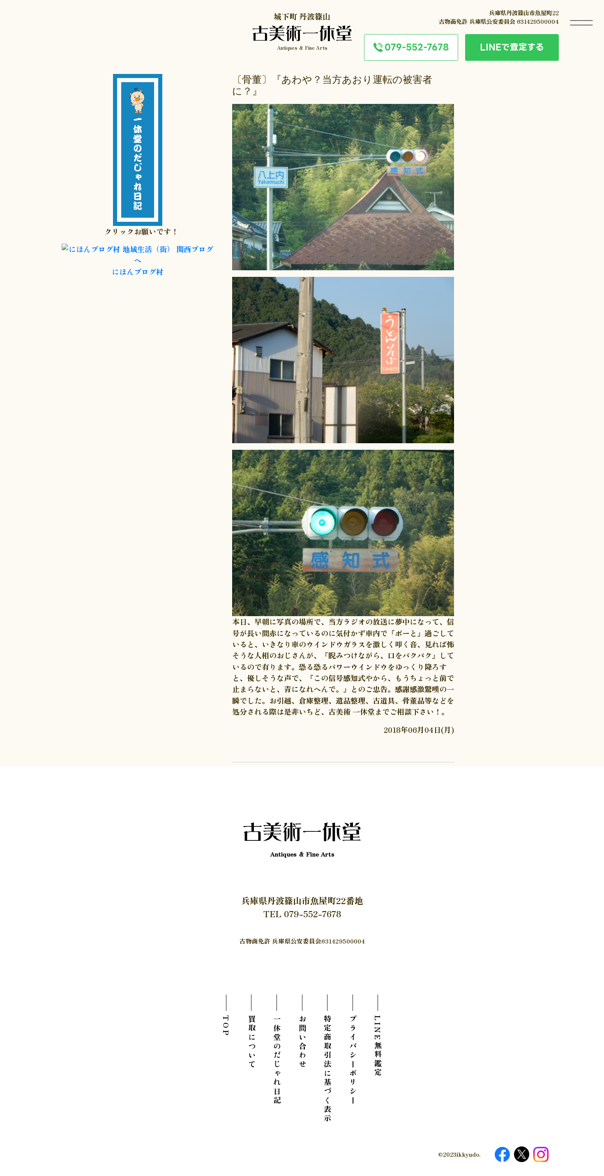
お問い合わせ (302, 1042)
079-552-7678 (417, 47)
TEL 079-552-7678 (302, 913)
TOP (226, 1026)
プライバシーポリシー (353, 1060)
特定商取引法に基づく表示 (327, 1069)
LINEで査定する (512, 47)
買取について (252, 1042)
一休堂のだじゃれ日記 (277, 1060)
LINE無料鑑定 (378, 1046)
